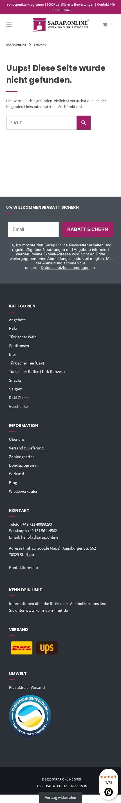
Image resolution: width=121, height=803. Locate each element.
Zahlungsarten (22, 456)
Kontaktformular (23, 567)
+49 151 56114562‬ (42, 530)
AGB (39, 786)
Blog (13, 482)
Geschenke (18, 406)
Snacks (15, 380)
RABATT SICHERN (87, 229)
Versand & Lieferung (26, 448)
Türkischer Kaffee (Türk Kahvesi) (37, 371)
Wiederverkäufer (23, 491)
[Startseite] (61, 25)
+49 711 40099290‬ (37, 524)
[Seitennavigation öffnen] (17, 24)
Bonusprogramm (24, 465)
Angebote (17, 319)
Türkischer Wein (23, 336)
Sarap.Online (16, 44)
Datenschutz (56, 786)
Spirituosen (19, 345)
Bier (12, 354)
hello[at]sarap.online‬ (39, 537)
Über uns (16, 439)
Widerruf (16, 473)
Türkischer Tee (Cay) (26, 363)
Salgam (16, 389)
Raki (13, 328)
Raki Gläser (19, 397)
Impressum (79, 786)
